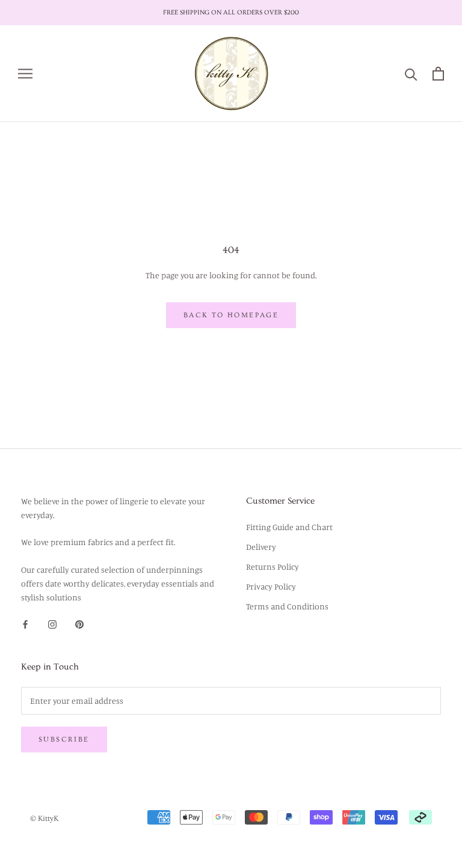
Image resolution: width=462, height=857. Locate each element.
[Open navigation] (25, 74)
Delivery (261, 546)
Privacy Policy (271, 586)
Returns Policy (272, 566)
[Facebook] (25, 623)
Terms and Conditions (287, 606)
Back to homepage (231, 315)
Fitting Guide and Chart (289, 527)
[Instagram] (52, 623)
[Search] (411, 73)
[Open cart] (438, 74)
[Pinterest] (79, 623)
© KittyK (44, 818)
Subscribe (64, 739)
